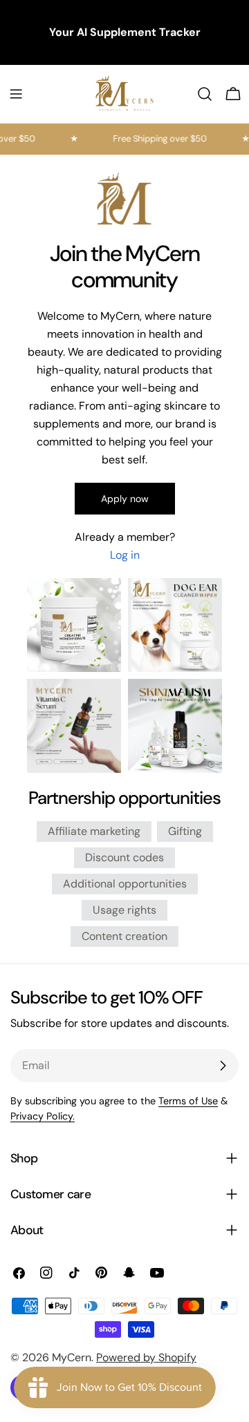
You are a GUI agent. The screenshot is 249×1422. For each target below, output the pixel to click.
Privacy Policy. (42, 1116)
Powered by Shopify (146, 1357)
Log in (125, 555)
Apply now (125, 498)
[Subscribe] (222, 1065)
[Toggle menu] (16, 94)
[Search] (205, 94)
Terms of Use (188, 1101)
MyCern (71, 1357)
